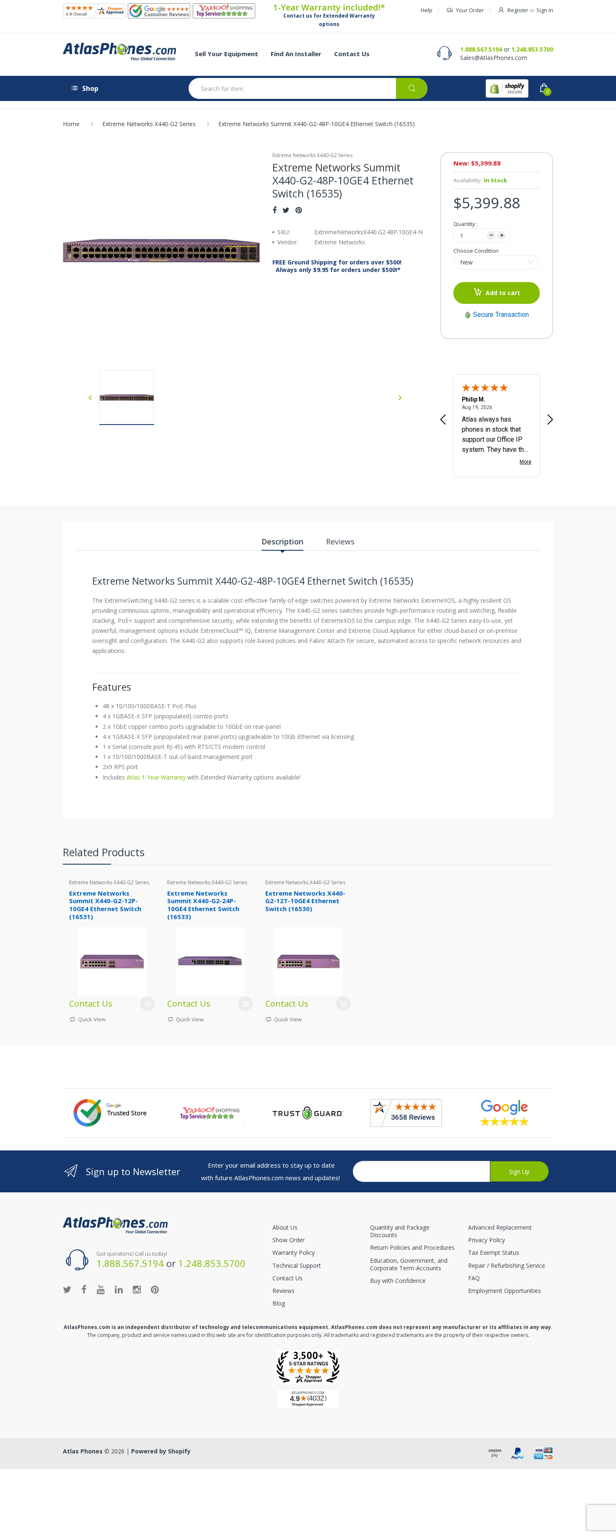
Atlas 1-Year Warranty (155, 777)
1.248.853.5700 (532, 49)
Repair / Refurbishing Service (506, 1265)
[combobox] (308, 88)
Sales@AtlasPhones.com (493, 58)
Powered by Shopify (161, 1451)
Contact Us (287, 1278)
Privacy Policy (486, 1240)
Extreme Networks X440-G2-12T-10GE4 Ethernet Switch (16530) (305, 901)
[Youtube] (101, 1289)
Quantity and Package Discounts (400, 1231)
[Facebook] (274, 210)
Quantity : (465, 224)
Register (517, 10)
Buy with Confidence (398, 1281)
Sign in (544, 10)
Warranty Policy (293, 1252)
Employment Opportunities (504, 1291)
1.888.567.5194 (481, 49)
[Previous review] (443, 420)
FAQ (474, 1278)
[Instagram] (137, 1289)
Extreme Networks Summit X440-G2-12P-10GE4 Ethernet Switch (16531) (105, 905)
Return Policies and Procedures (412, 1247)
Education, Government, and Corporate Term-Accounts (409, 1264)
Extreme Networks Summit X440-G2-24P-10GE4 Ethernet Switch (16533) (203, 905)
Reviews (283, 1291)
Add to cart (503, 293)
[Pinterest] (298, 210)
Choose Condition (476, 250)
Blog (278, 1303)
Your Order (470, 10)
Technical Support (296, 1265)
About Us (285, 1227)
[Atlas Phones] (119, 51)
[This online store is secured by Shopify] (507, 88)
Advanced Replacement (500, 1227)
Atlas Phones (83, 1451)
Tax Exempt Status (493, 1252)
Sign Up (519, 1172)
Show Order (288, 1240)
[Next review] (550, 420)
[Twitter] (286, 210)
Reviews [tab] (340, 541)
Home (71, 124)
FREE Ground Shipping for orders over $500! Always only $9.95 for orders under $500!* (336, 266)
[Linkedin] (119, 1289)
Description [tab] (282, 541)
